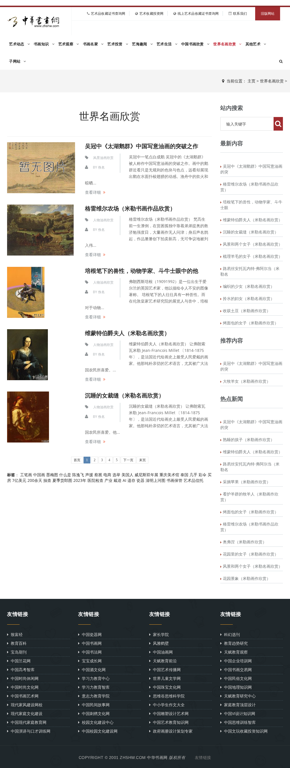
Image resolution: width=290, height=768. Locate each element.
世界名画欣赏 (225, 44)
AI (124, 480)
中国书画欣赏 (193, 44)
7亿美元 (19, 480)
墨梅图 (52, 474)
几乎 (193, 474)
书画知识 (42, 44)
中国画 (39, 474)
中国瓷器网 (91, 634)
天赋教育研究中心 (239, 696)
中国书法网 (91, 652)
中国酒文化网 (93, 669)
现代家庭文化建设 (25, 713)
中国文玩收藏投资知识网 (245, 731)
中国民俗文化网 (237, 678)
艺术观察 (66, 44)
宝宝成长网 (91, 660)
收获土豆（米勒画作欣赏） (246, 310)
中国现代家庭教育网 (27, 722)
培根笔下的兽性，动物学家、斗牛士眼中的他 (141, 271)
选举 (116, 474)
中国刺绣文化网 (95, 713)
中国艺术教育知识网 (170, 722)
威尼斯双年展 (146, 474)
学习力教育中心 (95, 678)
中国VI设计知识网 (238, 713)
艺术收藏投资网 (151, 13)
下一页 (128, 460)
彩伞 (202, 474)
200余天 (34, 480)
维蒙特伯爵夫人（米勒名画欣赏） (127, 333)
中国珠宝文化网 (166, 687)
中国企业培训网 (237, 660)
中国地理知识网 (237, 687)
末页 (142, 460)
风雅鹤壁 (160, 643)
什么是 (65, 474)
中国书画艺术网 (23, 696)
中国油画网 (162, 652)
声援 (89, 474)
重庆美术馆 (169, 474)
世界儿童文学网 (166, 678)
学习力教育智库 (95, 687)
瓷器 (140, 480)
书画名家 (91, 44)
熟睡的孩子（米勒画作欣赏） (248, 439)
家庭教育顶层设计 (239, 704)
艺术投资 (115, 44)
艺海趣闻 (140, 44)
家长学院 (160, 634)
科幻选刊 (231, 634)
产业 (108, 480)
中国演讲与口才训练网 (29, 731)
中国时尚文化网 (23, 687)
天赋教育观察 (235, 652)
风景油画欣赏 (103, 157)
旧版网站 (267, 14)
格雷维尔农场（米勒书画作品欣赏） (130, 208)
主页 (251, 81)
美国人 (127, 474)
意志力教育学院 (95, 696)
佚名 (101, 167)
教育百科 (17, 643)
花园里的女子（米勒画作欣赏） (250, 554)
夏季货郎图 (62, 480)
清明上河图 (155, 480)
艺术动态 (17, 44)
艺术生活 (165, 44)
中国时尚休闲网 (23, 678)
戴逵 (117, 480)
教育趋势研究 (235, 643)
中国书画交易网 (237, 669)
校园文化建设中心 (97, 722)
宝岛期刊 (17, 652)
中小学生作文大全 (168, 704)
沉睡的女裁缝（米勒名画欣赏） (124, 395)
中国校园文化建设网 (99, 731)
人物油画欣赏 (103, 220)
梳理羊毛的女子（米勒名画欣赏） (252, 256)
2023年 (79, 480)
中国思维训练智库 (239, 722)
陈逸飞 (78, 474)
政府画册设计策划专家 (172, 731)
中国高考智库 (21, 669)
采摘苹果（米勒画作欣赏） (246, 481)
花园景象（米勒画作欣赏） (246, 578)
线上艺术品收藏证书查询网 (198, 13)
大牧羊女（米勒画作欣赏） (246, 381)
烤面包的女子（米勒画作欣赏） (250, 323)
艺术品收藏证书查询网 (108, 13)
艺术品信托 (193, 480)
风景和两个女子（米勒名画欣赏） (252, 244)
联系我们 (240, 13)
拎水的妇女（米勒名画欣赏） (248, 298)
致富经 (15, 634)
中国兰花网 (19, 660)
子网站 (15, 61)
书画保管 (174, 480)
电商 (107, 474)
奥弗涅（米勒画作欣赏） (244, 541)
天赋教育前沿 (164, 660)
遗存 (131, 480)
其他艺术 (254, 44)
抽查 (47, 480)
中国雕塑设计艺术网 (170, 713)
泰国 (184, 474)
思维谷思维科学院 (168, 696)
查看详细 (93, 192)
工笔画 (26, 474)
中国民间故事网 (95, 704)
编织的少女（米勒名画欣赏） (248, 286)
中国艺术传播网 (166, 669)
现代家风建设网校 (25, 704)
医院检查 (95, 480)
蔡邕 (98, 474)
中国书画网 (91, 643)
